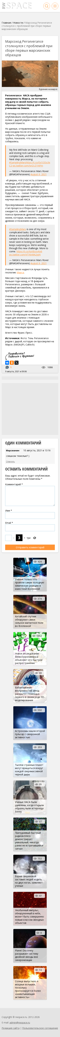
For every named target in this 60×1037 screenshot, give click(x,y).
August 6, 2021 (38, 174)
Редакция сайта (11, 1028)
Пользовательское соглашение (40, 1028)
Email (9, 522)
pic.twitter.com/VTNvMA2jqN (24, 254)
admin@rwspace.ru (20, 1022)
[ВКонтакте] (7, 363)
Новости (18, 22)
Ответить (10, 461)
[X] (16, 363)
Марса (20, 272)
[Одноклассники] (12, 363)
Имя (8, 510)
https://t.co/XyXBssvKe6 (29, 251)
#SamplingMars (17, 162)
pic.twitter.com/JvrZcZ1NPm (28, 165)
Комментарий (14, 484)
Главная (6, 22)
